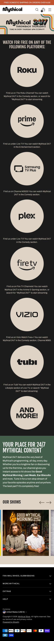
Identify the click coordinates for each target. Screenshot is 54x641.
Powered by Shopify (11, 622)
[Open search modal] (37, 10)
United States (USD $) (15, 612)
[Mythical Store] (12, 9)
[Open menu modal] (50, 10)
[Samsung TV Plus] (27, 169)
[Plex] (27, 216)
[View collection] (27, 314)
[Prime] (27, 121)
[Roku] (27, 70)
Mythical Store (24, 617)
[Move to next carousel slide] (48, 502)
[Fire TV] (27, 264)
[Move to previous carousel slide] (41, 502)
